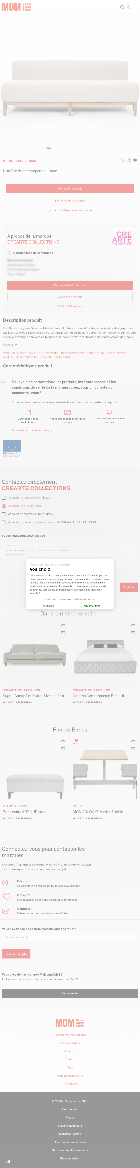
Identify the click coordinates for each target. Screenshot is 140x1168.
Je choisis (48, 605)
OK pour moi (92, 605)
